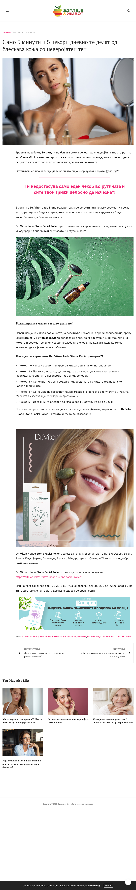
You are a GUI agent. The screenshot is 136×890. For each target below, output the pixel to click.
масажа (81, 637)
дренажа (71, 637)
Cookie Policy (93, 885)
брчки (63, 637)
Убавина (6, 33)
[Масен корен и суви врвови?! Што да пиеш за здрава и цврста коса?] (22, 701)
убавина (126, 637)
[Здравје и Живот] (68, 11)
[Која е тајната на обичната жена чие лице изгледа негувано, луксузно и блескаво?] (22, 742)
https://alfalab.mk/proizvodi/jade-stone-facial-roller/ (49, 577)
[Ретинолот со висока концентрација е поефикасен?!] (68, 701)
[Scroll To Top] (128, 882)
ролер (118, 637)
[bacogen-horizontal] (74, 613)
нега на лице (94, 637)
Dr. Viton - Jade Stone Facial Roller (40, 637)
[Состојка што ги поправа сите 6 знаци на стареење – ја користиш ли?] (113, 701)
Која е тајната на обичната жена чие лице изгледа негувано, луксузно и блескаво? (21, 764)
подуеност (108, 637)
